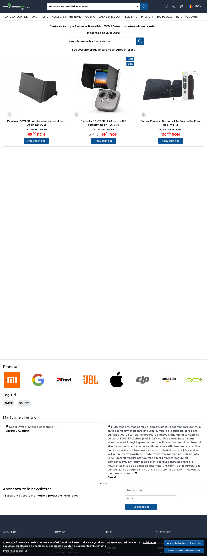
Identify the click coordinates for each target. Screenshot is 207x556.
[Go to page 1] (100, 483)
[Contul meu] (173, 6)
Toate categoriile (15, 16)
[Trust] (64, 385)
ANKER (9, 403)
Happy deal (164, 16)
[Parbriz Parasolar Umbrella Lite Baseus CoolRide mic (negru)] (171, 88)
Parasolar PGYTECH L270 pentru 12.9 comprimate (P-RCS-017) (103, 122)
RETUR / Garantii (187, 16)
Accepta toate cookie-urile (184, 543)
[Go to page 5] (106, 483)
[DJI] (143, 385)
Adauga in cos (36, 140)
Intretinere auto (170, 129)
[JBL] (90, 385)
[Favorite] (165, 6)
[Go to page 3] (103, 483)
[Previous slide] (6, 379)
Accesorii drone (36, 129)
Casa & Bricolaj (109, 16)
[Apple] (116, 385)
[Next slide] (201, 379)
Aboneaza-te (141, 506)
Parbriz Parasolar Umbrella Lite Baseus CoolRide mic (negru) (171, 122)
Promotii (147, 16)
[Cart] (181, 6)
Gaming (90, 16)
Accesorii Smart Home (66, 16)
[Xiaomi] (12, 385)
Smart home (40, 16)
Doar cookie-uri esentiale (184, 550)
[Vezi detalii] (9, 114)
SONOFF (24, 403)
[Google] (38, 385)
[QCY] (195, 385)
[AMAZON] (169, 385)
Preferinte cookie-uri (15, 550)
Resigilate (130, 16)
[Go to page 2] (101, 483)
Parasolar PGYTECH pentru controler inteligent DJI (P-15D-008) (36, 122)
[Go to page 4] (105, 483)
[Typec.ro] (16, 6)
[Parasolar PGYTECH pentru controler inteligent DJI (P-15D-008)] (36, 88)
